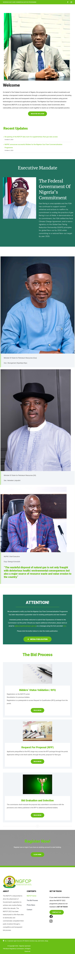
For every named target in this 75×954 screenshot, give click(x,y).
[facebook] (68, 2)
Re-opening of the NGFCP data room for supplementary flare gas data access (31, 137)
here (64, 626)
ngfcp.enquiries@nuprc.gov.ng (25, 626)
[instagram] (71, 2)
